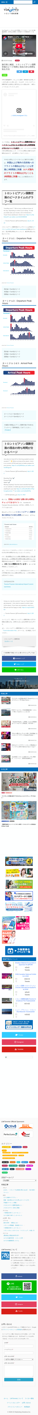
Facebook (19, 1276)
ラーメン (6, 1192)
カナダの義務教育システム (11, 1240)
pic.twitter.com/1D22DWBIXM (18, 217)
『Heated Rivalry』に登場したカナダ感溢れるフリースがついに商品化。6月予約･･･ (24, 722)
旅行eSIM (6, 1222)
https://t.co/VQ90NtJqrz (18, 465)
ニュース (5, 1172)
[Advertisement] (29, 12)
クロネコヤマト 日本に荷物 (11, 1208)
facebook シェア (20, 658)
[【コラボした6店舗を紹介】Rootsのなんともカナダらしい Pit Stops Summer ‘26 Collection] (19, 790)
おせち (5, 1190)
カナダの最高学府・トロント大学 (13, 1238)
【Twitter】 (7, 430)
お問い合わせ (26, 1402)
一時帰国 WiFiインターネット (12, 1213)
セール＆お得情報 (5, 821)
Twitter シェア (20, 664)
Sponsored (12, 821)
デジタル (32, 1162)
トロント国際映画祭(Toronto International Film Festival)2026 (25, 1000)
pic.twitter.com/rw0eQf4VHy (23, 491)
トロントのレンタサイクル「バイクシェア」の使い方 (19, 1230)
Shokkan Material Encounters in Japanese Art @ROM (25, 964)
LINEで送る (20, 670)
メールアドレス (8, 1349)
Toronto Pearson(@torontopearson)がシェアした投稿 (19, 135)
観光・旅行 (5, 1169)
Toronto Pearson (10, 282)
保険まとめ (14, 1222)
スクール (5, 1165)
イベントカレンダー (13, 1402)
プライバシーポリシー (9, 1329)
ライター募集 (29, 1398)
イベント (28, 1169)
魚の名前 (32, 1190)
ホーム (6, 1398)
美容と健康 (29, 1165)
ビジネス (13, 1162)
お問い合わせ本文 (9, 1363)
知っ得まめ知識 (13, 1165)
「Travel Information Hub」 (10, 630)
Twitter (21, 1297)
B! (25, 71)
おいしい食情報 (9, 792)
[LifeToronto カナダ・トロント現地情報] (19, 11)
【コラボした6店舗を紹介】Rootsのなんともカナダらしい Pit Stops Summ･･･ (25, 699)
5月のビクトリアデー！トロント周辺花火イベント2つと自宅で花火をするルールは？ (24, 745)
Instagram (20, 1304)
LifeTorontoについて (16, 1398)
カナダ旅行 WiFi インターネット (13, 1215)
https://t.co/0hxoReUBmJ (24, 489)
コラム (4, 1150)
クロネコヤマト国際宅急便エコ (13, 1205)
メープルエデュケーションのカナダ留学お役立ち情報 (10, 1155)
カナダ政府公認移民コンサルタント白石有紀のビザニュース (20, 1152)
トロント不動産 (21, 1155)
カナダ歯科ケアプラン (10, 1197)
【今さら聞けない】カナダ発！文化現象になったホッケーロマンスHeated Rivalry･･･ (24, 734)
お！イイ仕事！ (6, 1147)
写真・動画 (5, 1162)
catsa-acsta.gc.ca (13, 544)
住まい (12, 1169)
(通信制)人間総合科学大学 (11, 1235)
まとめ (17, 60)
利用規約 (19, 1329)
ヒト (18, 1162)
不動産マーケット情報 (10, 1202)
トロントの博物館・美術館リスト (13, 1225)
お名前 (6, 1342)
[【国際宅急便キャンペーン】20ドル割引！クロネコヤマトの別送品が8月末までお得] (19, 819)
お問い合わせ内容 (9, 1356)
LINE (4, 75)
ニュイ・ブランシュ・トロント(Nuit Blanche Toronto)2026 (25, 1011)
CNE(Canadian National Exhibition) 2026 (25, 975)
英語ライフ (24, 1162)
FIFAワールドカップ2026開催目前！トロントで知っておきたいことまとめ (24, 710)
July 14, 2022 (21, 494)
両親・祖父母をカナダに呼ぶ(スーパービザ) (16, 1200)
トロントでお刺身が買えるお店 (18, 1190)
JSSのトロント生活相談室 (6, 1152)
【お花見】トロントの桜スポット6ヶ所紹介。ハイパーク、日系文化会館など (24, 757)
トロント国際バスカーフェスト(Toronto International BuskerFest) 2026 (25, 987)
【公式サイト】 (8, 641)
